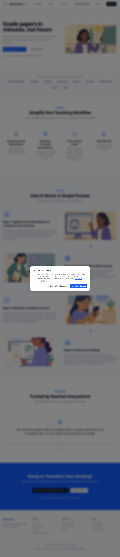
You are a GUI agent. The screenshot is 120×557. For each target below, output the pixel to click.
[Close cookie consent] (87, 269)
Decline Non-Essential (58, 286)
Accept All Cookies (79, 286)
